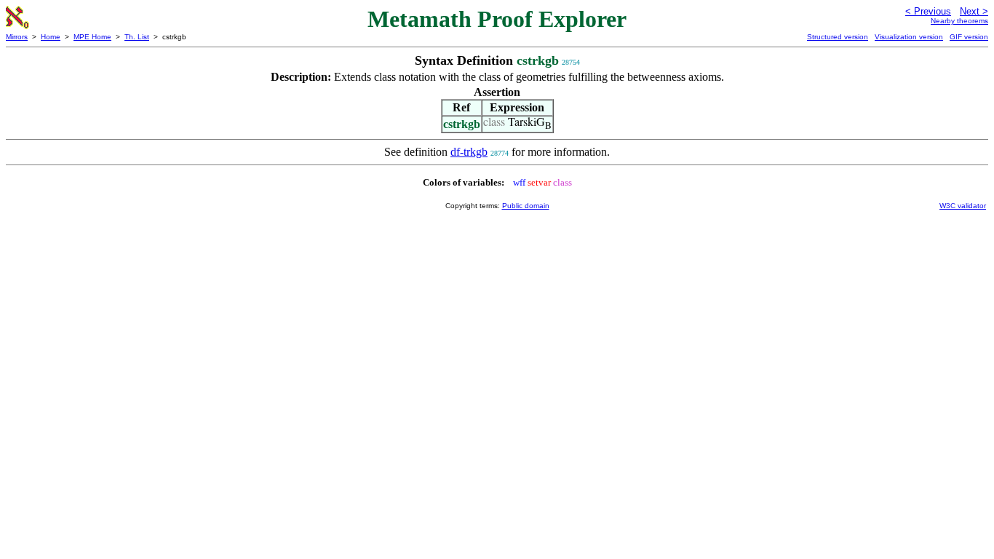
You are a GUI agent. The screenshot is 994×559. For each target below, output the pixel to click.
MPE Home (92, 37)
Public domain (525, 206)
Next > (974, 11)
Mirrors (17, 37)
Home (50, 37)
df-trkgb (469, 152)
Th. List (136, 37)
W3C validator (962, 206)
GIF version (969, 37)
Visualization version (909, 37)
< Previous (928, 11)
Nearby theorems (959, 21)
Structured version (837, 37)
